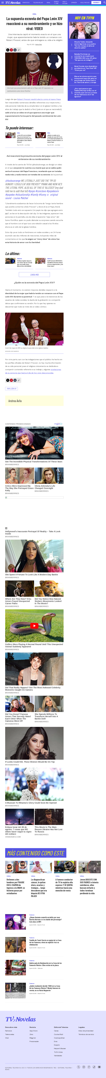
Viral (48, 3)
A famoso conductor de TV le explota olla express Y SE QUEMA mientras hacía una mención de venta (64, 885)
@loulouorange (12, 180)
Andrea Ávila (38, 44)
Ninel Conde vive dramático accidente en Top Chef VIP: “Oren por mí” (85, 68)
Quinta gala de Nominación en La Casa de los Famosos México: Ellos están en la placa (45, 964)
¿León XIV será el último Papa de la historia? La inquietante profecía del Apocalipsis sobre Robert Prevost (24, 138)
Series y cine (56, 2)
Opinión (74, 3)
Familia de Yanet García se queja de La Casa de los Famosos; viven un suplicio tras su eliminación (45, 942)
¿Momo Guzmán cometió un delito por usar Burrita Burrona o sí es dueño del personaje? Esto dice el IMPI (45, 919)
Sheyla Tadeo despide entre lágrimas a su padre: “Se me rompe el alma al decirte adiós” (85, 45)
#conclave (40, 191)
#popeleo (10, 194)
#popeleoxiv (52, 191)
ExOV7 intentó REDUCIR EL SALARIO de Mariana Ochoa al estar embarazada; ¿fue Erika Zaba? (55, 263)
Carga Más (34, 274)
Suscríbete (96, 2)
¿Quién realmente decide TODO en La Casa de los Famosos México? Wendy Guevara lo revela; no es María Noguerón (44, 988)
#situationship (22, 194)
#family (34, 194)
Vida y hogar (64, 2)
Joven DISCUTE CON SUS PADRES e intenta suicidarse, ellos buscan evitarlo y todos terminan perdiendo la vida (89, 886)
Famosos (26, 3)
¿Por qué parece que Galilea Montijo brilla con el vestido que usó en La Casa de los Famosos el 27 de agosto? (85, 93)
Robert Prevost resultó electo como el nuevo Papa (39, 99)
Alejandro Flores (41, 925)
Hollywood (85, 3)
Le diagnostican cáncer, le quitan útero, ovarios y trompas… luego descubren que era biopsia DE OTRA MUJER (39, 887)
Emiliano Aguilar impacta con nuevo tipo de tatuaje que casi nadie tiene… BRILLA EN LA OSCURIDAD (24, 263)
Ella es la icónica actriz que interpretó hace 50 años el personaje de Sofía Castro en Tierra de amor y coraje (85, 79)
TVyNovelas (40, 968)
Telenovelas (38, 3)
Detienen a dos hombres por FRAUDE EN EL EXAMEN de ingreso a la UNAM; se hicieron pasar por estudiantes (16, 886)
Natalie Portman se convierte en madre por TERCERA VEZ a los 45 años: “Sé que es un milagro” (85, 57)
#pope (31, 191)
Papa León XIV (11, 388)
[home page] (13, 2)
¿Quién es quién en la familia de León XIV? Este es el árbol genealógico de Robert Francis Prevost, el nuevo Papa (55, 138)
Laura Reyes (27, 145)
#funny (42, 194)
